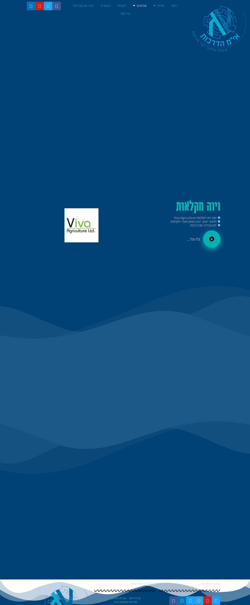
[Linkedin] (31, 6)
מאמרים (106, 5)
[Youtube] (39, 6)
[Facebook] (56, 6)
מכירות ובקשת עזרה (125, 602)
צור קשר (125, 13)
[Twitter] (48, 6)
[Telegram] (199, 600)
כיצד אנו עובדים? (83, 5)
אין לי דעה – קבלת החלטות (125, 598)
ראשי (174, 5)
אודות (160, 5)
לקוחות (122, 5)
